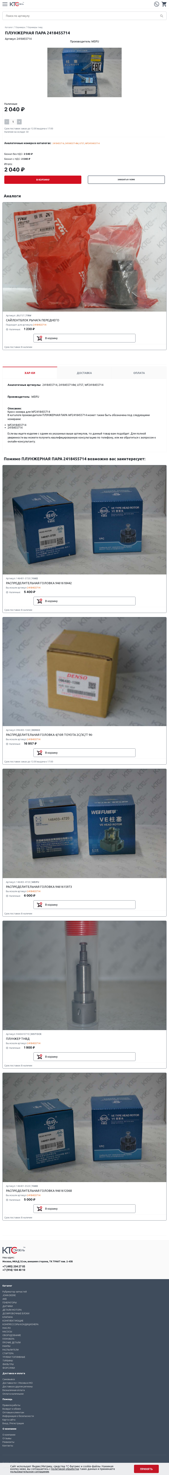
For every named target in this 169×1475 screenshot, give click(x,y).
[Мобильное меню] (4, 4)
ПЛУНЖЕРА (8, 1339)
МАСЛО (6, 1328)
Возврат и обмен (11, 1409)
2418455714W (71, 143)
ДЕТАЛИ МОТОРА (12, 1309)
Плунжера (20, 27)
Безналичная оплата (13, 1390)
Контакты (7, 1445)
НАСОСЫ (7, 1331)
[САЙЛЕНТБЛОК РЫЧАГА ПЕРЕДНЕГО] (84, 257)
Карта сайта (8, 1419)
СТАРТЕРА (8, 1353)
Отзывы (6, 1438)
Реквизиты (8, 1442)
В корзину (43, 179)
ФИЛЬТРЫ (8, 1364)
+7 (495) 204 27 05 (156, 4)
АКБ (4, 1299)
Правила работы (11, 1405)
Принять (146, 1469)
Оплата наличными (13, 1393)
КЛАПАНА (7, 1317)
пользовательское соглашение (29, 1471)
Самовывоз (8, 1379)
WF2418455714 (92, 143)
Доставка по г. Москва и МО (17, 1383)
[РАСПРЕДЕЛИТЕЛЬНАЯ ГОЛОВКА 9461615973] (84, 823)
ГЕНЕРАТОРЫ (9, 1302)
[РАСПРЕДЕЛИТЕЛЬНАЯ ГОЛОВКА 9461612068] (84, 1127)
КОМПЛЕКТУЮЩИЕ (12, 1320)
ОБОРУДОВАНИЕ (11, 1335)
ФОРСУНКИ (8, 1368)
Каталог (9, 27)
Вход (5, 1423)
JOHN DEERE (9, 1295)
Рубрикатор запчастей (14, 1291)
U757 (81, 143)
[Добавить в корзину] (39, 338)
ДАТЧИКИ (7, 1306)
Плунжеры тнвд (34, 27)
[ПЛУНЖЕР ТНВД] (84, 975)
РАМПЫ (6, 1346)
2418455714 (58, 143)
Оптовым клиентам (13, 1412)
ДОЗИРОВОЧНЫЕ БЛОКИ (15, 1313)
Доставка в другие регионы (17, 1386)
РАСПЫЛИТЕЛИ (10, 1349)
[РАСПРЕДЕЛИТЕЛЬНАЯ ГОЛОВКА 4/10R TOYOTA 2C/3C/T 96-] (84, 671)
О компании (8, 1434)
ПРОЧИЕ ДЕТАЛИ (11, 1342)
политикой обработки (65, 1468)
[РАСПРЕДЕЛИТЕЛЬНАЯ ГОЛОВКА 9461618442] (84, 520)
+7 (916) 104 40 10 (13, 1270)
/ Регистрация (16, 1423)
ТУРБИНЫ (7, 1360)
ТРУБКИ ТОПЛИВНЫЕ (13, 1357)
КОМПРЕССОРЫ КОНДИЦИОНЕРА (20, 1324)
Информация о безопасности (18, 1416)
